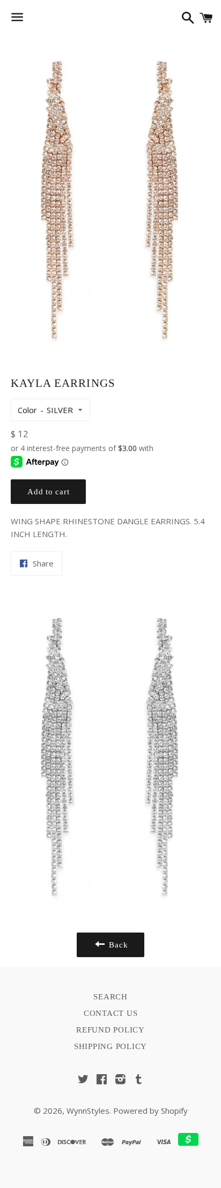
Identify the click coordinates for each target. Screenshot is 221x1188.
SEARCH (110, 996)
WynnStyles (88, 1110)
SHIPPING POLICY (110, 1046)
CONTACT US (111, 1013)
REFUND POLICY (110, 1030)
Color (27, 410)
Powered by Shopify (150, 1110)
